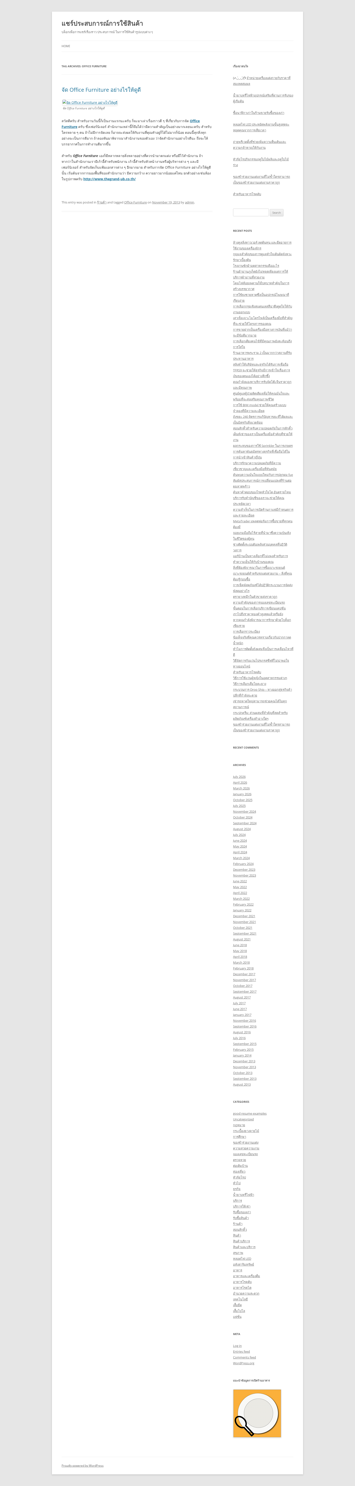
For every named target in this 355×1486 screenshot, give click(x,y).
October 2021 (242, 927)
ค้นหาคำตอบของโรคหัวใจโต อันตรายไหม (262, 492)
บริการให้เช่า (241, 1206)
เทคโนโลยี (240, 1299)
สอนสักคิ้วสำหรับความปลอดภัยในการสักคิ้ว (262, 428)
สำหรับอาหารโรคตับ (247, 194)
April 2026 (240, 782)
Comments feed (244, 1357)
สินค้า (237, 1235)
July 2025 (239, 805)
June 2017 (240, 1009)
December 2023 (244, 869)
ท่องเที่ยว (239, 1171)
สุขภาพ (238, 1253)
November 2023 (244, 875)
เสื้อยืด (237, 1305)
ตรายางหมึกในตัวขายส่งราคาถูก (255, 596)
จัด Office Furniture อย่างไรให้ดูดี (101, 89)
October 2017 (242, 985)
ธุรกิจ (237, 1189)
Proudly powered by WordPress (83, 1465)
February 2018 (243, 968)
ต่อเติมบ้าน (240, 1165)
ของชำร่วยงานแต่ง (245, 1142)
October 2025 (242, 800)
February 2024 (243, 864)
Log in (237, 1345)
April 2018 (240, 956)
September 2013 (244, 1078)
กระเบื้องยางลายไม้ (246, 1131)
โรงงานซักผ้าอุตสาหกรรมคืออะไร (256, 265)
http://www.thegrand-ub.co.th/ (109, 179)
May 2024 (240, 846)
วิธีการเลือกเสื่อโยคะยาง (249, 684)
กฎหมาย (239, 1125)
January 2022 (242, 910)
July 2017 (239, 1003)
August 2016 (242, 1032)
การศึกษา (239, 1136)
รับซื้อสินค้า (241, 1218)
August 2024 (242, 829)
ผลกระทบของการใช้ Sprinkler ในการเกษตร (263, 445)
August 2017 (242, 997)
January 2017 (242, 1015)
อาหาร (237, 1270)
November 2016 (244, 1020)
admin (189, 202)
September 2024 (244, 823)
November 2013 (244, 1067)
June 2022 (240, 881)
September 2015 (244, 1044)
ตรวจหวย (239, 1160)
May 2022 (240, 887)
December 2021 (244, 916)
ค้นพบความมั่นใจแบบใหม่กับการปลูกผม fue (263, 475)
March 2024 (241, 858)
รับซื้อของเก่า (242, 1212)
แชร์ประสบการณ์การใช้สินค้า (102, 23)
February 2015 (243, 1049)
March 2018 (241, 962)
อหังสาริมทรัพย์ (243, 1264)
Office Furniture (135, 202)
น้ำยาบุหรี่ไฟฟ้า (243, 1195)
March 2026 (241, 788)
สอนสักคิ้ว (240, 1229)
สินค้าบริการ (241, 1241)
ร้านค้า (101, 202)
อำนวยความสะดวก (246, 1293)
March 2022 (241, 898)
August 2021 (242, 939)
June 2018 (240, 945)
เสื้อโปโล (239, 1311)
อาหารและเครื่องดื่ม (246, 1276)
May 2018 (240, 951)
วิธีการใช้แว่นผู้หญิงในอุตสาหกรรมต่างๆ (260, 678)
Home (66, 46)
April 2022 (240, 893)
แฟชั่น (237, 1316)
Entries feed (241, 1351)
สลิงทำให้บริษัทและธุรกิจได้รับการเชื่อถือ (260, 364)
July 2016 (239, 1038)
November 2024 (244, 811)
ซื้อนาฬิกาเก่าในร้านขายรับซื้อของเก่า (258, 113)
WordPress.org (243, 1363)
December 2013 (244, 1061)
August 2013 (242, 1084)
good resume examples (250, 1113)
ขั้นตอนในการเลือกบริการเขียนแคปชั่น (259, 608)
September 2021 (244, 933)
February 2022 (243, 904)
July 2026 (239, 776)
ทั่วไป (237, 1183)
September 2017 (244, 991)
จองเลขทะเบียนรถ (245, 1154)
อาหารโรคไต (242, 1287)
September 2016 (244, 1026)
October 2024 (242, 817)
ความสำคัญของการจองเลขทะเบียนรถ (259, 602)
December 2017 (244, 974)
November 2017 (244, 980)
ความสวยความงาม (246, 1148)
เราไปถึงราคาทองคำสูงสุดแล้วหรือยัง (258, 614)
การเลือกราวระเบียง (246, 631)
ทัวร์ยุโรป (239, 1177)
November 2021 (244, 922)
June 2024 (240, 840)
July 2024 (239, 835)
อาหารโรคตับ (242, 1282)
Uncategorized (243, 1119)
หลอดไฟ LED (242, 1258)
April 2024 (240, 852)
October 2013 (242, 1073)
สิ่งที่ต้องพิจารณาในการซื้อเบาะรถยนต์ (259, 567)
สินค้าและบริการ (244, 1247)
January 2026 (242, 794)
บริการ (237, 1200)
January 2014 (242, 1055)
